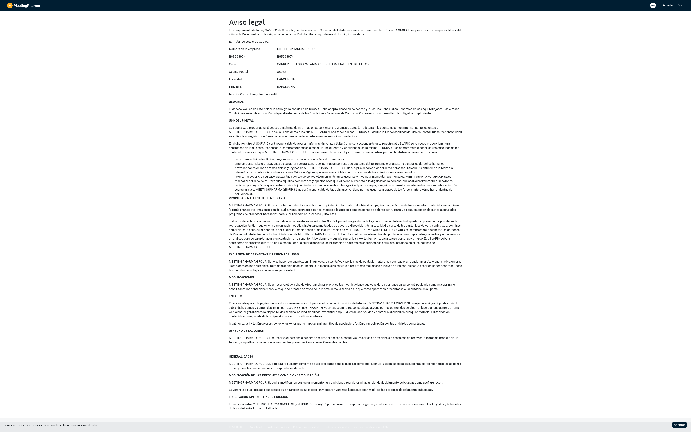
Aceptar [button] (679, 425)
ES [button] (678, 5)
